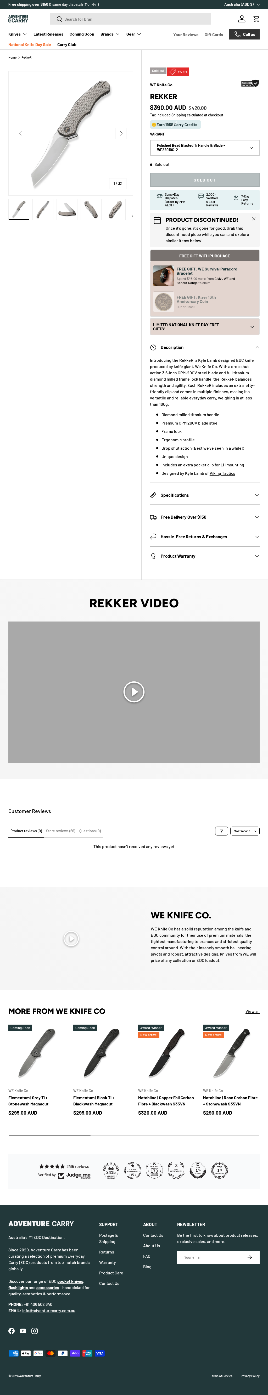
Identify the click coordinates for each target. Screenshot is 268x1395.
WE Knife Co (161, 84)
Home (12, 57)
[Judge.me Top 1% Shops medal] (197, 1170)
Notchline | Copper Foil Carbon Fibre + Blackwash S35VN (166, 1100)
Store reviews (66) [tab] (60, 831)
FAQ (146, 1255)
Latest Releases (48, 33)
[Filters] (221, 831)
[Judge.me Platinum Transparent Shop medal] (132, 1170)
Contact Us (109, 1283)
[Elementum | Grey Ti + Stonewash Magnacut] (36, 1053)
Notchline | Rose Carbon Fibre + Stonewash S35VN (230, 1100)
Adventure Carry (30, 1376)
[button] (256, 19)
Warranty (107, 1262)
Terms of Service (221, 1376)
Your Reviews (185, 34)
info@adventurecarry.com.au (48, 1310)
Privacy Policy (250, 1376)
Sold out (205, 179)
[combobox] (130, 19)
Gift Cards (214, 34)
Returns (106, 1251)
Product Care (111, 1272)
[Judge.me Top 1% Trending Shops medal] (219, 1170)
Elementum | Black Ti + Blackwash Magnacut (93, 1100)
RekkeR (26, 57)
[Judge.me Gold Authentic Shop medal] (176, 1170)
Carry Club (66, 44)
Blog (147, 1266)
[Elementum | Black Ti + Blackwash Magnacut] (101, 1053)
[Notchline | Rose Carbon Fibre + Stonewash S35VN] (231, 1053)
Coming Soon (82, 33)
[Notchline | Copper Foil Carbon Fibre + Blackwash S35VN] (166, 1053)
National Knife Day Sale (29, 44)
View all (252, 1011)
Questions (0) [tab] (90, 831)
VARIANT (157, 134)
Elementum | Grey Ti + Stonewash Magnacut (28, 1100)
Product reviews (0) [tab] (26, 831)
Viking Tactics (222, 473)
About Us (151, 1245)
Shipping (178, 115)
